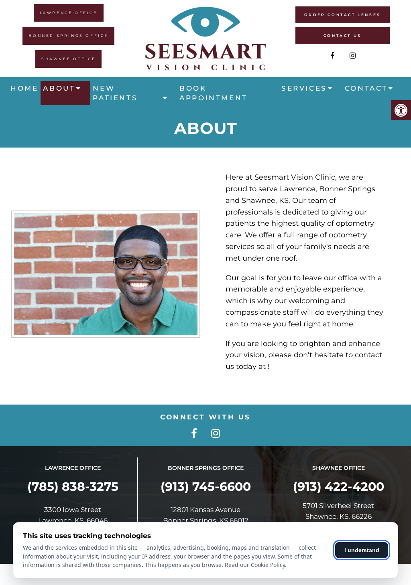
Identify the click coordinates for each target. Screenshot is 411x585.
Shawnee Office (68, 59)
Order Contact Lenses (342, 14)
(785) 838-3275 (72, 486)
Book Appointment (213, 93)
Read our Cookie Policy (255, 565)
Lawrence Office (69, 12)
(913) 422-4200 (338, 486)
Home (24, 88)
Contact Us (343, 35)
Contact (366, 88)
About (59, 88)
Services (304, 88)
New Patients (115, 93)
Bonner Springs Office (68, 35)
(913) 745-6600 (206, 486)
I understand (361, 550)
